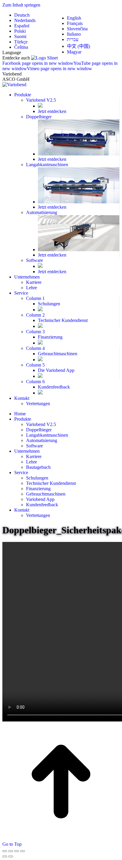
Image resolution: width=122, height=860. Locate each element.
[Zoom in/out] (22, 851)
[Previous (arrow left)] (4, 856)
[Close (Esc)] (4, 851)
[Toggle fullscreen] (16, 851)
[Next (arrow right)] (10, 856)
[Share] (10, 851)
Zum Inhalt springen (21, 4)
